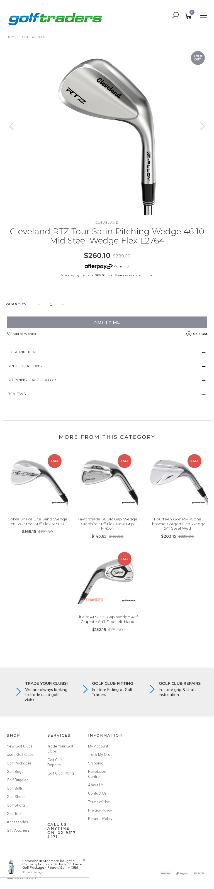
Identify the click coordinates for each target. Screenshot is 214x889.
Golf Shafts (16, 805)
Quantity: (17, 304)
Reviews (17, 393)
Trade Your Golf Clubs (60, 748)
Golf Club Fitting (60, 773)
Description (22, 352)
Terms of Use (99, 802)
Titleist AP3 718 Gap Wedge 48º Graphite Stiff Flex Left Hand (107, 619)
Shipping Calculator (32, 379)
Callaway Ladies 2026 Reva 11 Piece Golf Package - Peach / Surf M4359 (52, 865)
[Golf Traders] (56, 15)
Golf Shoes (16, 796)
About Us (96, 785)
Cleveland (107, 222)
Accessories (17, 822)
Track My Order (101, 754)
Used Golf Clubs (20, 754)
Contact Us (97, 793)
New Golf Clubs (20, 746)
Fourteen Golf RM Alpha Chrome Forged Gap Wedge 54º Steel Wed (177, 524)
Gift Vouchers (18, 830)
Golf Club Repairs (55, 762)
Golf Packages (19, 763)
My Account (98, 746)
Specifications (25, 366)
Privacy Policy (100, 810)
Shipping (95, 763)
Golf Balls (15, 788)
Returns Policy (100, 818)
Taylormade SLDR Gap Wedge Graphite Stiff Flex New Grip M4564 (107, 524)
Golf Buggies (17, 780)
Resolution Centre (97, 774)
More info (121, 266)
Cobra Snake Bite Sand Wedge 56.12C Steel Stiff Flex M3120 (37, 521)
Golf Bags (15, 771)
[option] (107, 131)
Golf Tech (15, 813)
